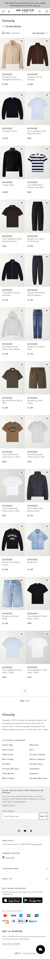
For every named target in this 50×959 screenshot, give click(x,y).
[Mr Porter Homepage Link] (25, 11)
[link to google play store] (32, 900)
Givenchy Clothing (37, 754)
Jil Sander (6, 764)
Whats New (34, 745)
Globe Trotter (7, 754)
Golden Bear (34, 768)
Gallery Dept (7, 745)
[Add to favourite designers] (3, 26)
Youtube (25, 831)
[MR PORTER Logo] (12, 931)
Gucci (31, 749)
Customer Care (37, 844)
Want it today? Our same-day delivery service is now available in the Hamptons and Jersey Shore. (25, 4)
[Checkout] (45, 12)
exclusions (18, 801)
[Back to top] (25, 691)
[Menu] (3, 11)
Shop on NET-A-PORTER (11, 944)
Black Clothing (8, 778)
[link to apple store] (12, 900)
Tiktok (31, 831)
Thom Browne (8, 773)
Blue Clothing (8, 759)
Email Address (8, 811)
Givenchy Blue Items (10, 768)
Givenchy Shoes (35, 764)
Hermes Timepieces (37, 759)
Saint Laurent (7, 749)
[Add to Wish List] (21, 41)
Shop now (36, 5)
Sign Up (43, 816)
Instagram (19, 831)
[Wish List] (9, 12)
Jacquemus (33, 773)
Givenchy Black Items (38, 778)
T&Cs (10, 801)
